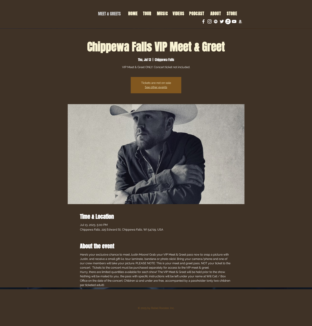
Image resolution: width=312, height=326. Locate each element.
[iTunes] (228, 21)
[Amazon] (240, 21)
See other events (156, 87)
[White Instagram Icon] (209, 21)
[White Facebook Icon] (203, 21)
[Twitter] (222, 21)
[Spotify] (215, 21)
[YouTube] (234, 21)
